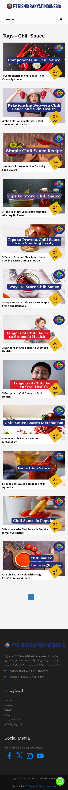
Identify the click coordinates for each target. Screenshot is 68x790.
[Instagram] (30, 757)
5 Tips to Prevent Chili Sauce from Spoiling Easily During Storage (23, 258)
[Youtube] (40, 757)
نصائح (7, 714)
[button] (61, 19)
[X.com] (19, 757)
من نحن (8, 700)
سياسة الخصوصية (13, 719)
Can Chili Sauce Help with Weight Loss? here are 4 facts (23, 576)
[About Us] (34, 647)
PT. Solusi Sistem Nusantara (40, 786)
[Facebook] (9, 757)
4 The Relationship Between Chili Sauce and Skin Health (22, 122)
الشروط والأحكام (13, 724)
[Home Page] (34, 6)
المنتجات (8, 704)
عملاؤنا (7, 709)
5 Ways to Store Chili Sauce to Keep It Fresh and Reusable (25, 304)
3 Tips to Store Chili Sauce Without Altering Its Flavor (24, 213)
